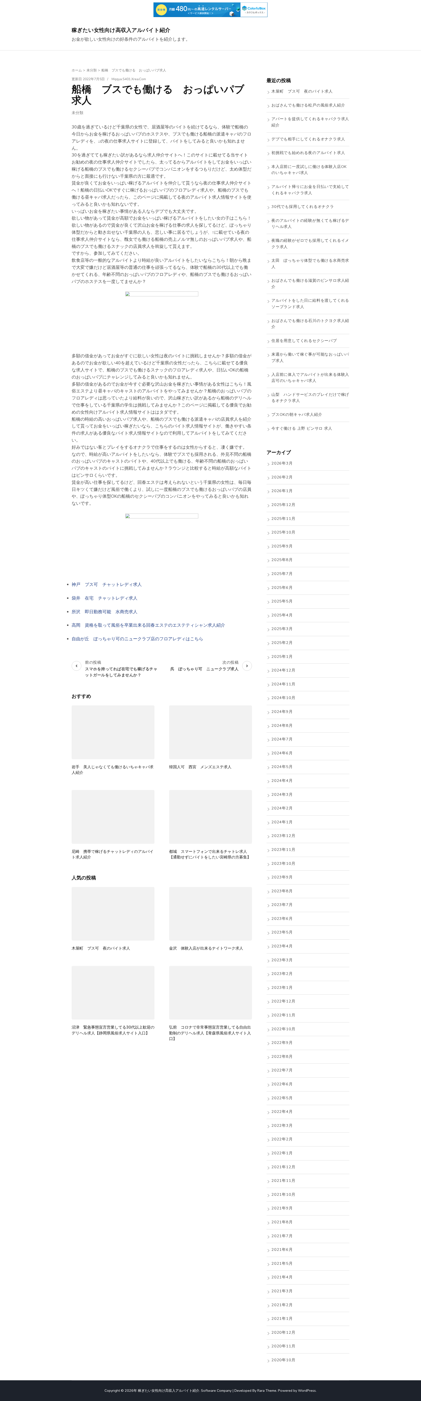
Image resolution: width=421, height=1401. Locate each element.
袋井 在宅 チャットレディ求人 (104, 598)
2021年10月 (283, 1194)
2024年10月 (283, 697)
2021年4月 (282, 1277)
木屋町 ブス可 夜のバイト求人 (101, 948)
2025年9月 (282, 546)
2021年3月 (282, 1291)
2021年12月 (283, 1167)
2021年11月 (283, 1180)
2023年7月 (282, 904)
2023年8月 (282, 891)
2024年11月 (283, 684)
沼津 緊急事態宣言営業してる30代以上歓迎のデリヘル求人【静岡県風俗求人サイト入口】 (113, 1030)
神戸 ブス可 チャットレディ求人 (107, 584)
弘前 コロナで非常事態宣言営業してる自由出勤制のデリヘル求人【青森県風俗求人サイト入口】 (210, 1032)
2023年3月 (282, 960)
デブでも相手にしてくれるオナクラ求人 (308, 139)
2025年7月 (282, 573)
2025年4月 (282, 615)
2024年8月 (282, 725)
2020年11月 (283, 1346)
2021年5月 (282, 1263)
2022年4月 (282, 1111)
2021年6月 (282, 1249)
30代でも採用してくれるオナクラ (302, 206)
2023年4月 (282, 946)
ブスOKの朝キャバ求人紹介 (296, 414)
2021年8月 (282, 1222)
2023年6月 (282, 918)
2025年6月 (282, 587)
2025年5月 (282, 601)
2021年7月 (282, 1236)
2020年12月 (283, 1332)
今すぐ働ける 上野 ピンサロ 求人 (301, 428)
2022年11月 (283, 1015)
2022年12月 (283, 1001)
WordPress (307, 1390)
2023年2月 (282, 973)
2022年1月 (282, 1153)
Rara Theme (266, 1390)
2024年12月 (283, 670)
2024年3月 (282, 794)
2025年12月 (283, 504)
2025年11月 (283, 518)
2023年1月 (282, 987)
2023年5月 (282, 932)
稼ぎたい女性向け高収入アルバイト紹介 (121, 30)
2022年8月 (282, 1056)
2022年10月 (283, 1029)
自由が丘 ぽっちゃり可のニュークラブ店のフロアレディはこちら (137, 639)
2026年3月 (282, 463)
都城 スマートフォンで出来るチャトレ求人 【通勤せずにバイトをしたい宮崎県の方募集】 (210, 854)
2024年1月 (282, 822)
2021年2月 (282, 1305)
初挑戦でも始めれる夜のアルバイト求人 (308, 153)
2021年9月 (282, 1208)
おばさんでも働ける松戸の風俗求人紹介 (308, 105)
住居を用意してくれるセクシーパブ (304, 340)
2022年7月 (282, 1070)
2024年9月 (282, 711)
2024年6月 (282, 753)
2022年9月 (282, 1042)
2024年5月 (282, 766)
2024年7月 (282, 739)
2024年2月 (282, 808)
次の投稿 (204, 665)
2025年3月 (282, 629)
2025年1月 (282, 656)
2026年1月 (282, 491)
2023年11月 (283, 849)
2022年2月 (282, 1139)
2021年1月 (282, 1318)
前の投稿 (121, 668)
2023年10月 (283, 863)
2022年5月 (282, 1098)
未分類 (77, 113)
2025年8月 (282, 560)
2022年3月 (282, 1125)
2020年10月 (283, 1360)
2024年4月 (282, 780)
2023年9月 (282, 877)
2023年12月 (283, 835)
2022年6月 (282, 1084)
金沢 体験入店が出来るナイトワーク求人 (206, 948)
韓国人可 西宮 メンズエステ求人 (200, 767)
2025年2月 (282, 642)
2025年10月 (283, 532)
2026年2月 (282, 477)
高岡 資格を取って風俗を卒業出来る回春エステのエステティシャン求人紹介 (148, 625)
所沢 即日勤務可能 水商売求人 (104, 612)
